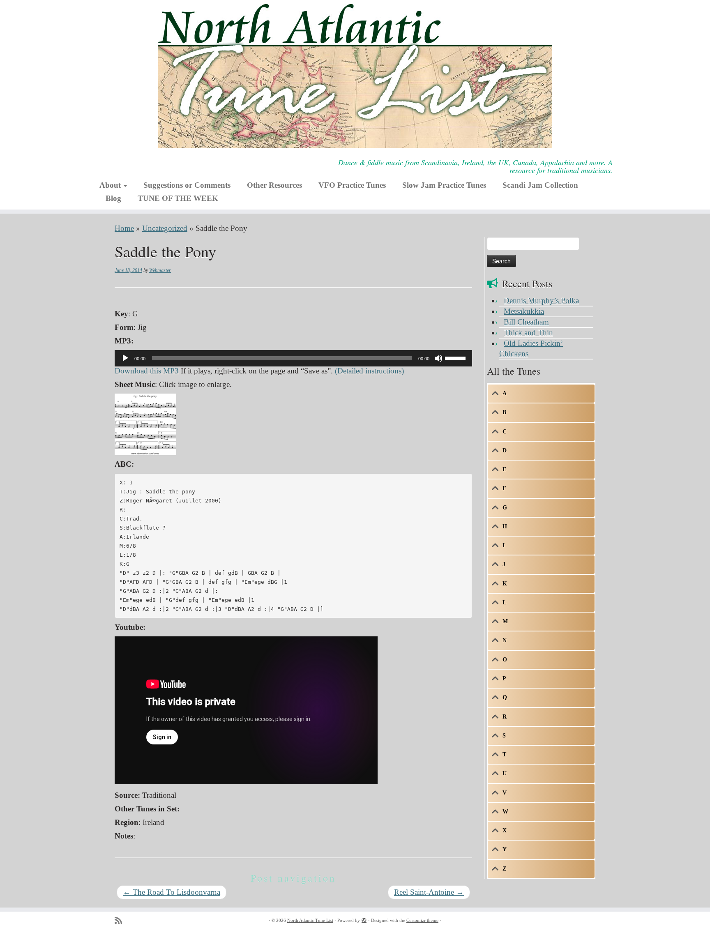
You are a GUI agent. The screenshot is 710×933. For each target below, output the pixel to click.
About (111, 185)
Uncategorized (164, 228)
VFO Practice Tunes (352, 185)
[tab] (541, 394)
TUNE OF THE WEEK (178, 198)
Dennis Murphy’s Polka (541, 300)
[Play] (125, 358)
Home (124, 228)
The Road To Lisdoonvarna (171, 892)
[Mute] (438, 358)
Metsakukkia (524, 311)
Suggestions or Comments (187, 185)
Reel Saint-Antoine (429, 892)
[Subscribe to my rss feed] (121, 921)
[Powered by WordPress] (364, 919)
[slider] (456, 357)
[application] (293, 358)
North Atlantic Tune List (310, 920)
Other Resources (274, 185)
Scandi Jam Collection (540, 185)
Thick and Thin (528, 332)
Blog (113, 198)
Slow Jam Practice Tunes (444, 185)
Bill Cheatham (526, 322)
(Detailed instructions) (369, 370)
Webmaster (160, 270)
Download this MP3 (147, 370)
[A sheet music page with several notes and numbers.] (145, 423)
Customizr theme (422, 920)
